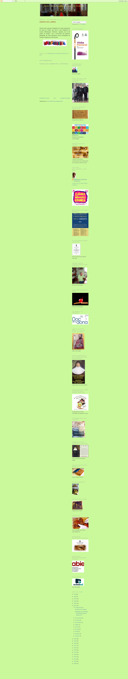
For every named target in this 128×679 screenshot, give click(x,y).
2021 (75, 605)
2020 (75, 638)
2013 (75, 654)
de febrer (77, 633)
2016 (75, 647)
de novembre (78, 618)
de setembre (78, 622)
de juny (77, 627)
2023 (75, 601)
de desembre (78, 607)
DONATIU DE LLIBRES (81, 609)
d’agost (77, 624)
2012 (75, 656)
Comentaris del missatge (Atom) (55, 101)
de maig (77, 629)
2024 (75, 598)
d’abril (76, 631)
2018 (75, 643)
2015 (75, 650)
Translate (83, 24)
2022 (75, 603)
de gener (77, 636)
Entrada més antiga (65, 98)
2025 (75, 596)
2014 (75, 652)
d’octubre (77, 620)
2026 (75, 594)
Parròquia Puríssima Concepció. (80, 180)
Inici (55, 98)
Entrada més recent (44, 98)
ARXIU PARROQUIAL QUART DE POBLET (64, 6)
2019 (75, 641)
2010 (75, 661)
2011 (75, 659)
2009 (75, 663)
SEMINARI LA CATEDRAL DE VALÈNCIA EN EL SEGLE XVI (81, 613)
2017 (75, 645)
